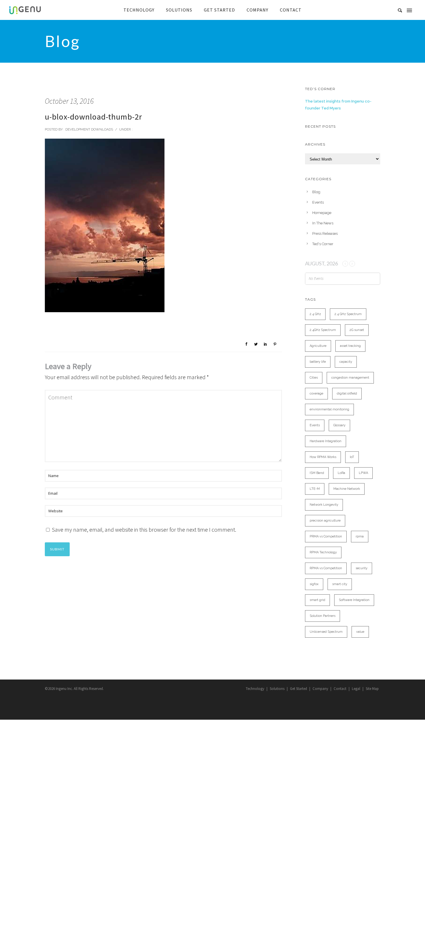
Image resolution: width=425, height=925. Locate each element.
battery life (318, 362)
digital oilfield (347, 393)
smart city (339, 584)
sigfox (314, 584)
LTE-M (315, 489)
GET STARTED (219, 10)
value (360, 632)
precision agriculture (325, 520)
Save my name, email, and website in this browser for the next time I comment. (144, 529)
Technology (255, 688)
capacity (345, 362)
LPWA (363, 473)
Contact (340, 688)
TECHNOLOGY (138, 10)
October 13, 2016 (69, 101)
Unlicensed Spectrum (326, 632)
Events (318, 202)
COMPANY (257, 10)
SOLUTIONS (179, 10)
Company (320, 688)
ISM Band (317, 473)
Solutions (277, 688)
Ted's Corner (322, 244)
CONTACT (291, 10)
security (361, 568)
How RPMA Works (323, 457)
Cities (314, 377)
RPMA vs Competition (326, 568)
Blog (316, 192)
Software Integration (354, 600)
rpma (360, 536)
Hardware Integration (325, 441)
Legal (356, 688)
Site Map (372, 688)
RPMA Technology (323, 552)
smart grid (317, 600)
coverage (316, 393)
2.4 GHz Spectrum (348, 314)
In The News (322, 223)
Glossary (339, 425)
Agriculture (318, 346)
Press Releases (325, 233)
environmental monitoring (329, 409)
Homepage (321, 213)
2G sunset (357, 330)
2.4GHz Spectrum (323, 330)
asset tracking (350, 346)
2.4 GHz (315, 314)
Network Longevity (324, 505)
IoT (352, 457)
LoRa (341, 473)
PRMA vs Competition (326, 536)
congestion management (350, 377)
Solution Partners (322, 616)
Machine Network (346, 489)
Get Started (298, 688)
